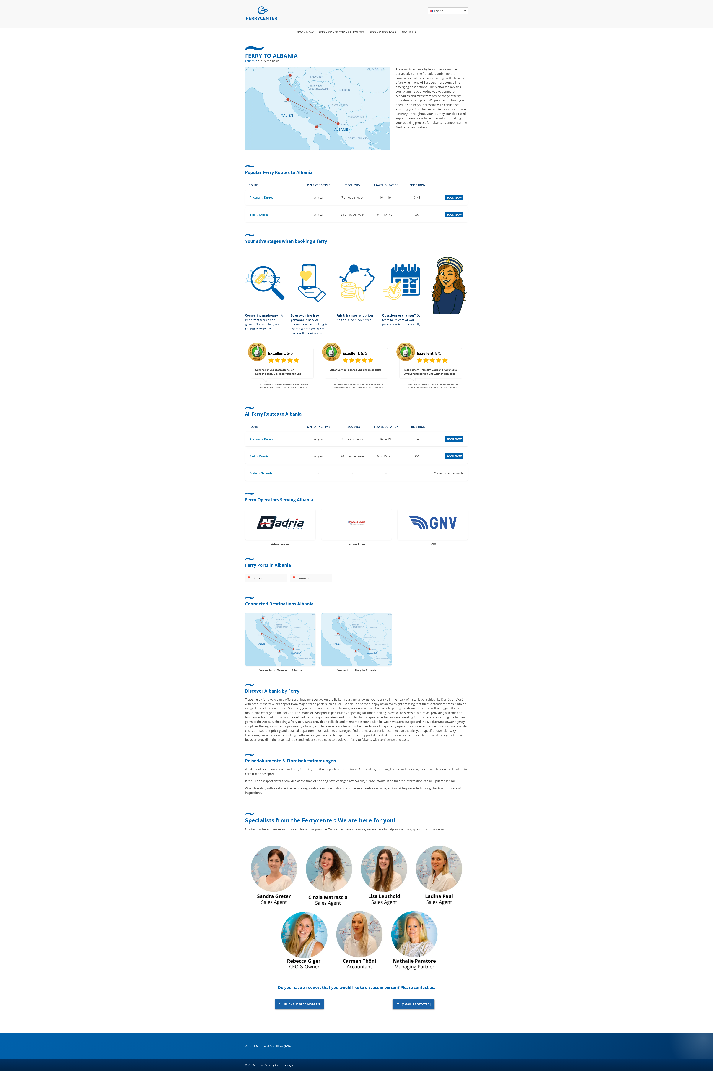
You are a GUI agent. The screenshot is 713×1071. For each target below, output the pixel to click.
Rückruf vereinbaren (302, 1004)
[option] (282, 365)
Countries (251, 61)
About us (408, 32)
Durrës (257, 578)
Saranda (303, 578)
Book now (305, 32)
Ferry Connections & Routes (341, 32)
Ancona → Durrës (261, 197)
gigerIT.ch (293, 1065)
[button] (448, 10)
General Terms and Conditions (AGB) (268, 1046)
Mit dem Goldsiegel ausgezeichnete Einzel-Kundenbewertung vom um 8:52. (285, 386)
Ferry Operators (383, 32)
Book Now (454, 197)
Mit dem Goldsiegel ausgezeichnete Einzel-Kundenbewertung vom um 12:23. (359, 386)
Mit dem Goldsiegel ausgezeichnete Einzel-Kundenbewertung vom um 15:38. (433, 386)
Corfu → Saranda (261, 473)
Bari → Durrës (259, 214)
